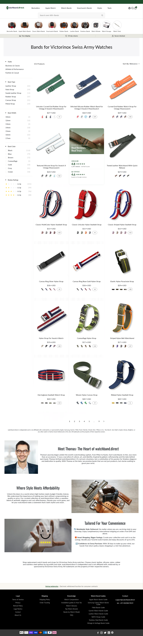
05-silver (46, 289)
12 (117, 232)
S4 (89, 346)
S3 (85, 346)
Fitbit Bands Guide (98, 607)
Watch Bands (66, 8)
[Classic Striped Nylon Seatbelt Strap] (122, 204)
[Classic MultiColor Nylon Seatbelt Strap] (51, 204)
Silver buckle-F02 (50, 403)
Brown (120, 175)
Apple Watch (50, 8)
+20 (59, 346)
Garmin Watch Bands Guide (98, 611)
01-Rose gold (77, 289)
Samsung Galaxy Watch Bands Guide (98, 603)
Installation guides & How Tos (71, 603)
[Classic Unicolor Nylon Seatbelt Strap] (86, 204)
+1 (130, 403)
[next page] (104, 421)
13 (46, 232)
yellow (113, 403)
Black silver (46, 116)
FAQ (71, 615)
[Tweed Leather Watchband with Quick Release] (122, 145)
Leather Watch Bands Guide (98, 614)
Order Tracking (45, 603)
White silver (54, 116)
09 (121, 232)
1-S (46, 346)
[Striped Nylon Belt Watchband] (122, 318)
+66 (59, 176)
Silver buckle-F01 (46, 403)
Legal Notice (18, 609)
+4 (95, 232)
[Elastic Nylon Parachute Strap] (122, 261)
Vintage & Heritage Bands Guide (98, 623)
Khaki (116, 175)
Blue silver (50, 116)
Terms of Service (18, 599)
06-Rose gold (85, 289)
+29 (95, 117)
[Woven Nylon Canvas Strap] (86, 375)
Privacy (17, 603)
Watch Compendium (71, 599)
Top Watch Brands (71, 609)
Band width (11, 113)
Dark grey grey (81, 116)
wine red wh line (113, 116)
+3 (59, 117)
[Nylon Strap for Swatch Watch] (51, 318)
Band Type (11, 82)
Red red (77, 116)
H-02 (125, 346)
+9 (95, 403)
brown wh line (125, 116)
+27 (130, 346)
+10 (95, 346)
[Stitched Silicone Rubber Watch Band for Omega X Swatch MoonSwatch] (86, 86)
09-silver (54, 289)
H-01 (113, 346)
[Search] (102, 15)
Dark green (50, 175)
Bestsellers (36, 8)
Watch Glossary (71, 606)
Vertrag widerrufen (51, 586)
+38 (130, 289)
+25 (59, 232)
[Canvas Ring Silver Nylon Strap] (51, 261)
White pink (85, 116)
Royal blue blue (89, 116)
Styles (99, 8)
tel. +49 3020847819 (125, 603)
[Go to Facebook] (98, 633)
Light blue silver (54, 175)
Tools (109, 8)
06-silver (50, 289)
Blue (124, 175)
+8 (59, 289)
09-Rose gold (89, 289)
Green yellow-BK (117, 289)
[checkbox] (18, 66)
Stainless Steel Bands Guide (98, 620)
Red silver (42, 116)
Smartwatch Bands (84, 8)
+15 (130, 232)
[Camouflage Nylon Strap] (86, 318)
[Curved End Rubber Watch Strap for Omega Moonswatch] (122, 86)
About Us (18, 615)
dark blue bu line (121, 116)
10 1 (125, 232)
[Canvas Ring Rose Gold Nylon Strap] (86, 261)
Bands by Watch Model (71, 612)
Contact (18, 612)
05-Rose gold (81, 289)
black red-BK (113, 289)
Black (77, 403)
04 (89, 232)
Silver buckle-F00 (42, 403)
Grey (121, 403)
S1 (77, 346)
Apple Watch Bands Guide (98, 599)
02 (81, 232)
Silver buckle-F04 (54, 403)
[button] (131, 63)
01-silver (42, 289)
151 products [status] (39, 64)
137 (42, 232)
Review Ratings (12, 180)
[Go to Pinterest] (112, 633)
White (89, 403)
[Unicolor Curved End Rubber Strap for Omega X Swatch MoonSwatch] (51, 86)
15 (54, 232)
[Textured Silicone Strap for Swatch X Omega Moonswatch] (51, 145)
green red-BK (121, 289)
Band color (11, 146)
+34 (130, 117)
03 (85, 232)
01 (77, 232)
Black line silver (46, 175)
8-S (42, 346)
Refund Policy (18, 606)
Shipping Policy (45, 599)
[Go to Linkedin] (108, 633)
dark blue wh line (117, 116)
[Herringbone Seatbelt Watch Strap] (51, 375)
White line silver (42, 175)
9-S (54, 346)
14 (50, 232)
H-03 (117, 346)
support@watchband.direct (125, 600)
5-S (50, 346)
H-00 (121, 346)
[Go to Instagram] (101, 633)
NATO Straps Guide (98, 617)
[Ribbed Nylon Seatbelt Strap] (122, 375)
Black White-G (125, 289)
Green (128, 175)
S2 (81, 346)
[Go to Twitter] (105, 633)
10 (113, 232)
